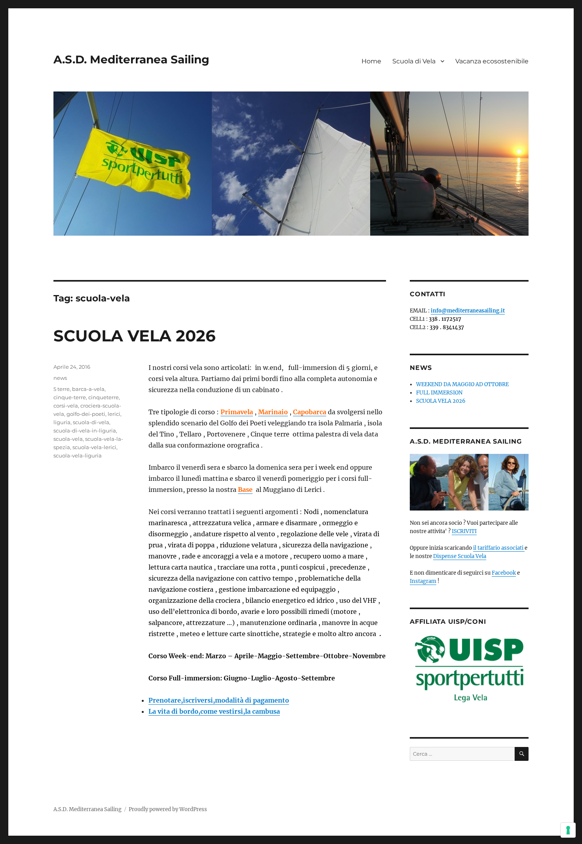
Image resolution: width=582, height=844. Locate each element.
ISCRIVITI (464, 531)
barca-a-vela (88, 389)
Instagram (423, 581)
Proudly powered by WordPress (168, 809)
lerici (114, 414)
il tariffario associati (499, 548)
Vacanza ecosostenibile (492, 61)
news (60, 378)
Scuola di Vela (414, 61)
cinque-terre (69, 397)
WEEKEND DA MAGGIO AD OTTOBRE (462, 384)
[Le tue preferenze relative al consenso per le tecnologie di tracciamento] (568, 830)
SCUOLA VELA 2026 (134, 335)
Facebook (504, 573)
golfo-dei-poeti (86, 414)
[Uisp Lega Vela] (469, 670)
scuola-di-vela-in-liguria (84, 430)
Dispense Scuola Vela (459, 556)
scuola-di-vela (91, 422)
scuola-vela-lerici (94, 447)
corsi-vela (65, 405)
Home (371, 61)
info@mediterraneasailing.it (468, 310)
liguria (61, 422)
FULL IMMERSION (439, 392)
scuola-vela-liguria (77, 455)
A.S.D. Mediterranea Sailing (131, 59)
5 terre (61, 389)
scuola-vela (68, 439)
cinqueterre (103, 397)
